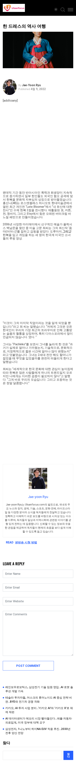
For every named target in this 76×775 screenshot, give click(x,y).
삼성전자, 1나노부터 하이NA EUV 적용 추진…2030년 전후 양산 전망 (37, 731)
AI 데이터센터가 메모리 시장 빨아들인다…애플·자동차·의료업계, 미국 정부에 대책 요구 (38, 720)
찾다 (6, 743)
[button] (70, 10)
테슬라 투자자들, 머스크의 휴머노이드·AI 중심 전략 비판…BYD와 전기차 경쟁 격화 (38, 699)
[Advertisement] (38, 151)
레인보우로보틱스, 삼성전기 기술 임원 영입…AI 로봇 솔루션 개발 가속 (39, 689)
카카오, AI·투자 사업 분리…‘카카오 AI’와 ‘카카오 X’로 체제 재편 (39, 710)
